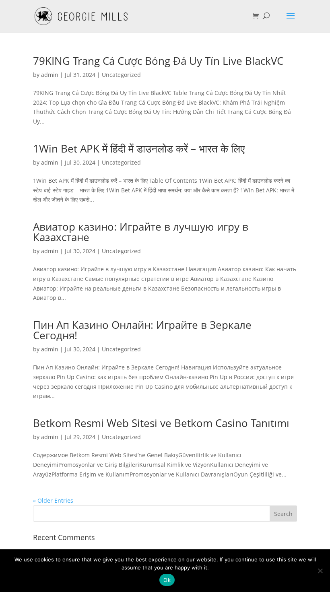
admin (49, 74)
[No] (320, 571)
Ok (167, 580)
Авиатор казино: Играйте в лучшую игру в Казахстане (140, 231)
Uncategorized (121, 74)
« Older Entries (53, 500)
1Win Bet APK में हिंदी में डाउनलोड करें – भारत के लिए (139, 148)
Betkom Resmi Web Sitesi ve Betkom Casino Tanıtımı (161, 423)
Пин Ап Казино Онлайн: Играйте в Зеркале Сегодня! (142, 330)
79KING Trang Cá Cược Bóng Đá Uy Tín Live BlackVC (158, 61)
